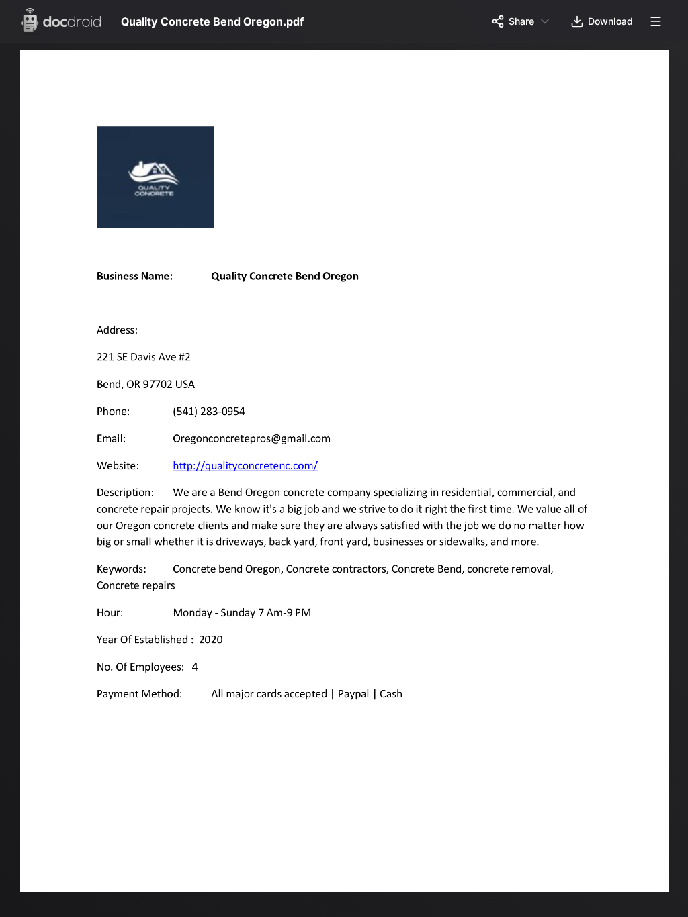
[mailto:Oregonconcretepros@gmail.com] (255, 443)
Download (610, 21)
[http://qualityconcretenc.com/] (249, 477)
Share (521, 21)
